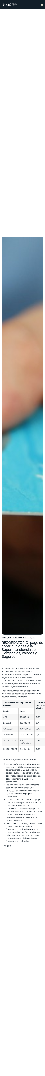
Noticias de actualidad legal (18, 637)
